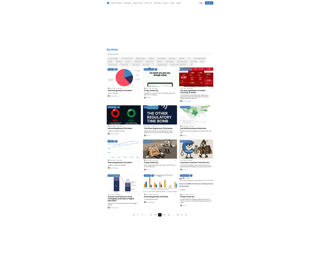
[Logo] (108, 3)
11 (160, 215)
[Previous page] (138, 214)
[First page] (134, 214)
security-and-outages (113, 58)
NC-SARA (110, 61)
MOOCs (202, 61)
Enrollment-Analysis (112, 65)
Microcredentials (161, 58)
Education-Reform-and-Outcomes (178, 65)
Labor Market (194, 61)
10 (155, 215)
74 (177, 215)
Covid (191, 65)
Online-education (170, 61)
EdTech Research (138, 61)
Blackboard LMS (124, 65)
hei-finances (128, 61)
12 (164, 215)
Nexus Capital (146, 65)
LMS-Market (182, 58)
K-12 (189, 58)
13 (169, 215)
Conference (159, 61)
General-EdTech (135, 65)
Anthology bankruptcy (162, 65)
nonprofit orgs (172, 58)
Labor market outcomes (126, 58)
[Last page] (186, 214)
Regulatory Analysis (140, 58)
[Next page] (182, 214)
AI (153, 65)
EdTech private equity (182, 61)
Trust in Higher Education (199, 58)
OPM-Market (119, 61)
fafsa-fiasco (151, 58)
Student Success (149, 61)
